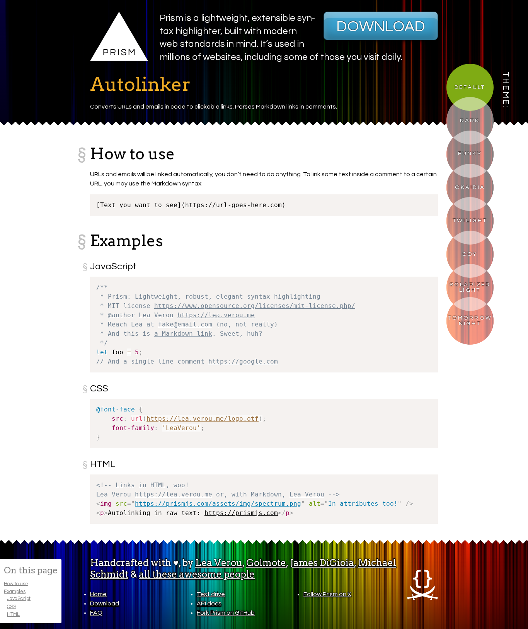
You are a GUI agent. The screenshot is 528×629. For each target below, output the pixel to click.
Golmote (266, 562)
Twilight (470, 220)
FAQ (96, 613)
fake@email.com (185, 324)
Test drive (211, 594)
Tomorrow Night (470, 320)
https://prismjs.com (241, 513)
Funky (470, 153)
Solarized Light (470, 287)
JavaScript (19, 598)
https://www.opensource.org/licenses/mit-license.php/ (254, 305)
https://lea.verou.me (216, 315)
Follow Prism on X (327, 594)
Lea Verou (307, 494)
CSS (11, 606)
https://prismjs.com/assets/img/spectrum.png (218, 503)
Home (98, 594)
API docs (209, 603)
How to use (16, 583)
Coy (470, 254)
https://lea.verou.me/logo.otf (202, 418)
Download (380, 26)
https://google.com (243, 361)
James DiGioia (322, 562)
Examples (15, 591)
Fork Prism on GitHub (226, 613)
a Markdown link (183, 333)
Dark (470, 120)
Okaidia (470, 187)
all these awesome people (197, 574)
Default (470, 87)
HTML (13, 614)
